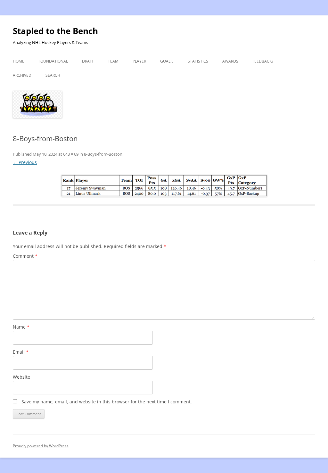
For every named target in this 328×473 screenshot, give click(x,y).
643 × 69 (70, 154)
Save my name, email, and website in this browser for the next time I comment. (106, 402)
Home (18, 61)
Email (21, 352)
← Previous (25, 162)
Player (139, 61)
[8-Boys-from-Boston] (164, 186)
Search (52, 75)
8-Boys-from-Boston (103, 154)
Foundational (53, 61)
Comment (25, 256)
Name (21, 327)
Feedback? (262, 61)
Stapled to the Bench (55, 31)
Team (113, 61)
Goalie (167, 61)
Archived (22, 75)
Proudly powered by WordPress (41, 446)
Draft (88, 61)
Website (21, 377)
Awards (230, 61)
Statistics (198, 61)
